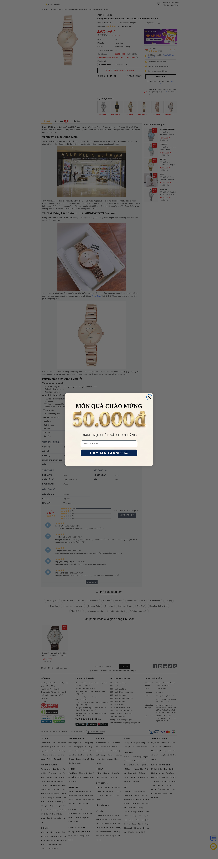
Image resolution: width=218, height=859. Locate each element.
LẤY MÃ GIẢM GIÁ (109, 453)
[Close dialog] (149, 397)
